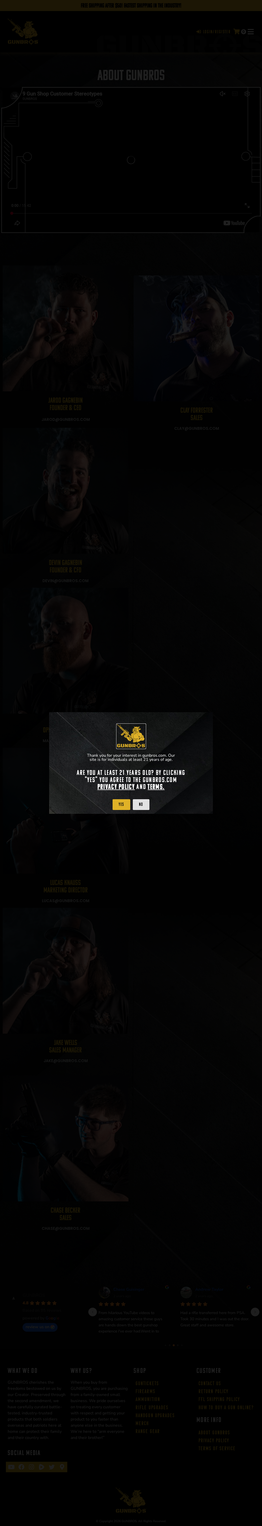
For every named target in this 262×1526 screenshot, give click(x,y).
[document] (131, 763)
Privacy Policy (116, 786)
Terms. (156, 786)
